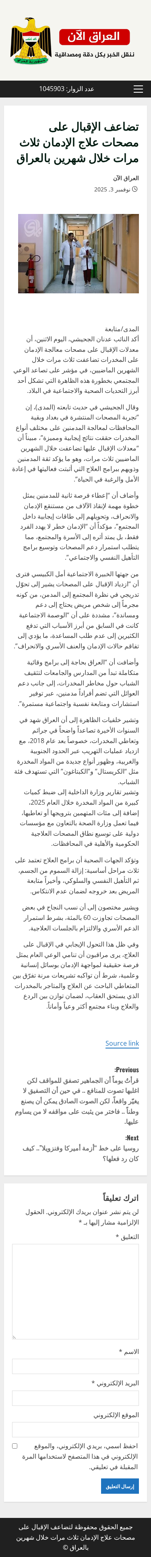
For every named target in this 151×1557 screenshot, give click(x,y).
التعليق (127, 1236)
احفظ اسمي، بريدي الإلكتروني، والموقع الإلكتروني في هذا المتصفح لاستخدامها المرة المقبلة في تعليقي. (80, 1456)
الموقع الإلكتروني (116, 1414)
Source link (122, 1043)
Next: (81, 1148)
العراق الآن (126, 178)
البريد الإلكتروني (115, 1382)
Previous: (77, 1095)
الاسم (129, 1351)
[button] (138, 89)
